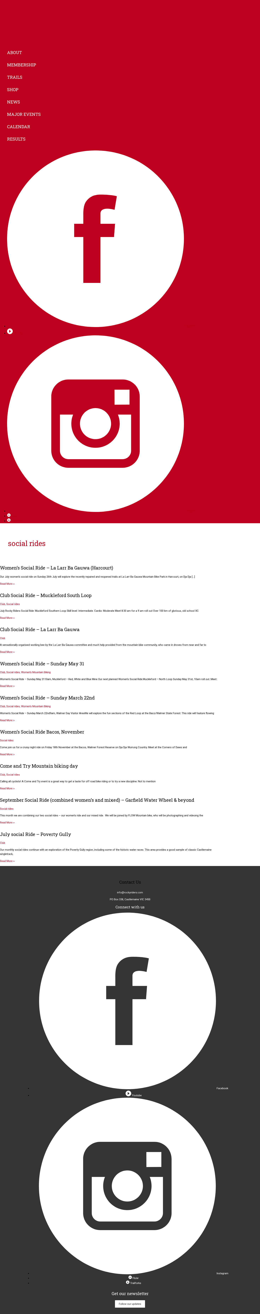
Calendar (18, 126)
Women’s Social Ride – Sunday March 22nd (47, 698)
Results (16, 139)
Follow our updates (130, 1304)
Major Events (24, 114)
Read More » (7, 583)
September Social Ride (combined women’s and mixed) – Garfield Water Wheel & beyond (97, 800)
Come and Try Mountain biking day (39, 766)
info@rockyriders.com (130, 892)
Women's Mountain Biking (36, 672)
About (14, 52)
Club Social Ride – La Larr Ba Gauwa (40, 629)
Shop (12, 89)
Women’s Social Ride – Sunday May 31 (42, 664)
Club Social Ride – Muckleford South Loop (46, 595)
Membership (21, 65)
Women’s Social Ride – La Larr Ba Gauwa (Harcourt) (56, 568)
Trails (14, 77)
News (13, 102)
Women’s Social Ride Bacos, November (42, 732)
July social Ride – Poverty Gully (35, 834)
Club (2, 604)
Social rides (13, 604)
